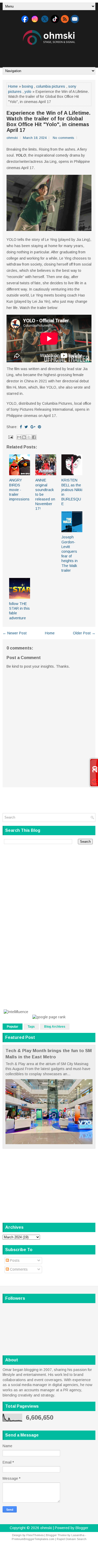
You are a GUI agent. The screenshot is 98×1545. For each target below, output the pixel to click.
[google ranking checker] (49, 1017)
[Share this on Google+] (33, 427)
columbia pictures (50, 86)
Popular (12, 1026)
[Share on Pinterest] (39, 427)
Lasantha (77, 1535)
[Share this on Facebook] (21, 427)
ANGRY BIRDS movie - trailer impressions (19, 489)
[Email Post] (10, 437)
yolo (28, 91)
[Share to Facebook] (34, 437)
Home (13, 86)
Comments (18, 1269)
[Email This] (19, 437)
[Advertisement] (50, 54)
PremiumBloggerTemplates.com (33, 1539)
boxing (27, 86)
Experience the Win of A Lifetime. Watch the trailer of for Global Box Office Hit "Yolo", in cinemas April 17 (48, 121)
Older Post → (84, 633)
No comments (63, 138)
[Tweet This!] (26, 427)
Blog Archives (54, 1026)
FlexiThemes (35, 1535)
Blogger (82, 1528)
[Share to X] (29, 437)
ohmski (46, 1528)
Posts (14, 1260)
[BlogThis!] (24, 437)
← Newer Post (15, 633)
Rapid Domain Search (72, 1539)
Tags (31, 1026)
